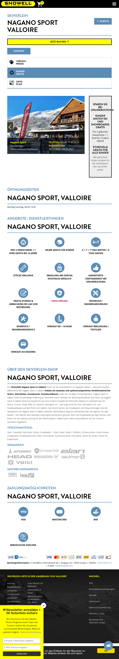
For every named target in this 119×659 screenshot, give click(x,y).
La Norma (12, 590)
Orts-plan (19, 83)
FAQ (91, 583)
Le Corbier (12, 597)
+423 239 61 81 (104, 562)
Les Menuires (13, 601)
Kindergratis (20, 73)
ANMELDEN (22, 653)
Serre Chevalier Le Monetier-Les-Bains (35, 599)
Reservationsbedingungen (102, 589)
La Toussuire (13, 594)
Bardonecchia (14, 587)
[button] (10, 127)
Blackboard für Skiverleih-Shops (97, 621)
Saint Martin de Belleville (35, 585)
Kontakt (19, 51)
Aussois (11, 583)
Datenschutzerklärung (100, 607)
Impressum (94, 601)
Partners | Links (96, 613)
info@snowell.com (64, 565)
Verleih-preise (21, 62)
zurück (104, 21)
